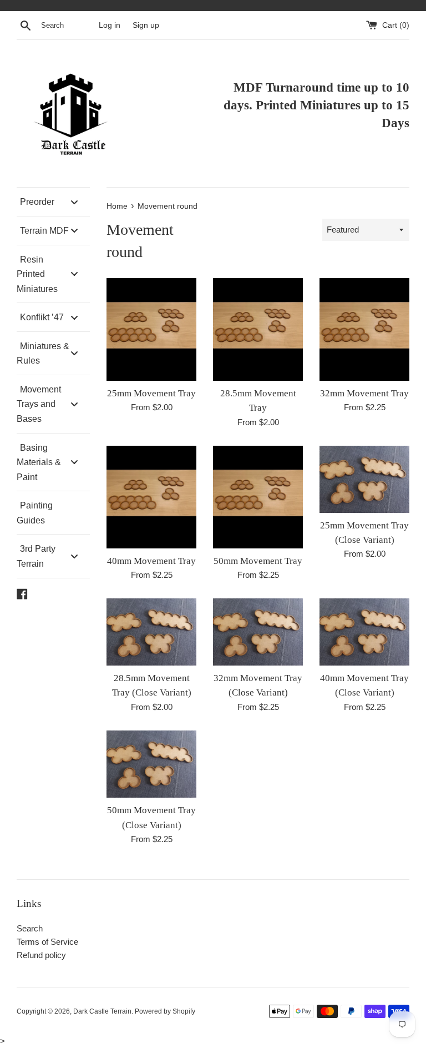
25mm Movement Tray (151, 393)
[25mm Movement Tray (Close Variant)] (364, 479)
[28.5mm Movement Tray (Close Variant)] (151, 632)
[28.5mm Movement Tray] (258, 329)
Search (30, 928)
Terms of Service (47, 941)
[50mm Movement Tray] (258, 497)
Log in (109, 25)
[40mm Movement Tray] (151, 497)
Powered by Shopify (165, 1011)
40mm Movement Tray (151, 561)
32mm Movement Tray (364, 393)
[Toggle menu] (74, 202)
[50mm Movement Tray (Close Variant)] (151, 764)
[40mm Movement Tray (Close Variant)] (364, 632)
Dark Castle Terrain (102, 1011)
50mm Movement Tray (258, 561)
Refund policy (41, 955)
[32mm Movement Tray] (364, 329)
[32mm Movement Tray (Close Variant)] (258, 632)
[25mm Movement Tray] (151, 329)
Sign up (146, 25)
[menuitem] (53, 202)
